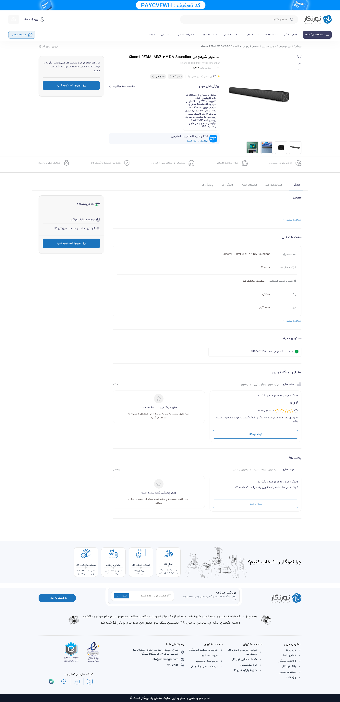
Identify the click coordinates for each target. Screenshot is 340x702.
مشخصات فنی (273, 185)
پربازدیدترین (259, 384)
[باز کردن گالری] (260, 95)
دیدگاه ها (227, 185)
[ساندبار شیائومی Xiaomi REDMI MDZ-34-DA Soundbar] (281, 147)
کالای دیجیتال (286, 46)
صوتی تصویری (269, 46)
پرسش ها (207, 185)
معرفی (296, 185)
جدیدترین (246, 384)
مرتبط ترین (274, 384)
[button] (299, 56)
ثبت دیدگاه (255, 434)
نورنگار (298, 46)
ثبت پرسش (255, 504)
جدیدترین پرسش (242, 469)
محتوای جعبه (249, 185)
